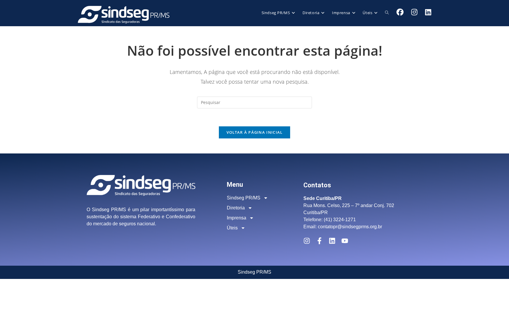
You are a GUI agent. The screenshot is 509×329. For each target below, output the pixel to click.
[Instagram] (306, 240)
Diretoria (236, 207)
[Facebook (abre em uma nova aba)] (400, 12)
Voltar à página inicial (255, 132)
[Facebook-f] (319, 240)
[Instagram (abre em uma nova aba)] (414, 12)
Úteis (232, 227)
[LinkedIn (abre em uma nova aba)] (428, 12)
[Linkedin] (332, 240)
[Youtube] (344, 240)
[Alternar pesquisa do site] (387, 12)
